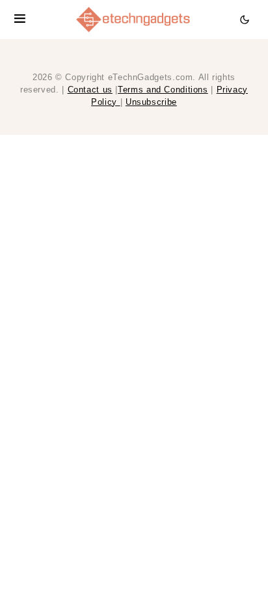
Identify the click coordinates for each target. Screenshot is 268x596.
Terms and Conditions (163, 89)
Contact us (90, 89)
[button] (20, 19)
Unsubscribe (151, 102)
